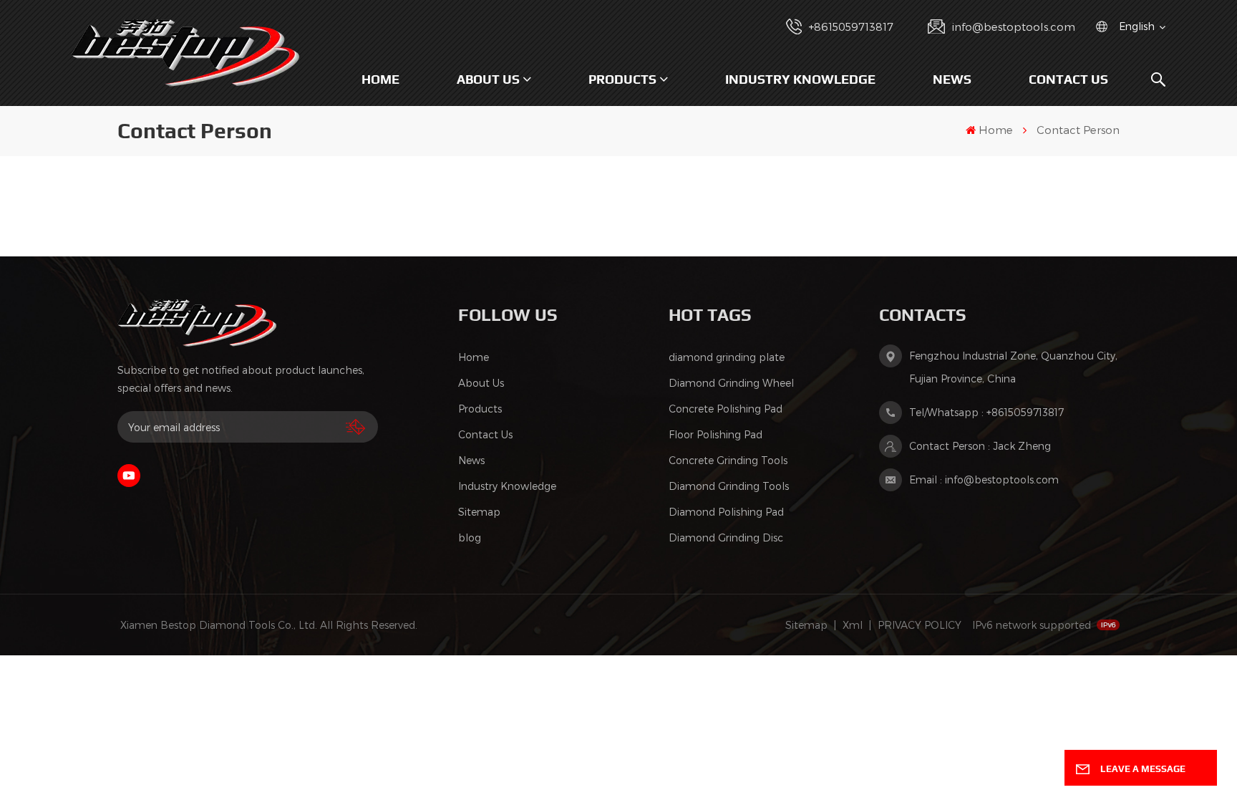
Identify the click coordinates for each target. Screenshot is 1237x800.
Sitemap (479, 512)
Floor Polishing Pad (715, 434)
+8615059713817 (851, 26)
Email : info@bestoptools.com (984, 479)
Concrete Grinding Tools (728, 460)
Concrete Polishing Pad (725, 409)
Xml (853, 625)
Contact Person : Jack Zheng (980, 446)
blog (469, 537)
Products (622, 79)
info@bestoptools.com (1013, 26)
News (952, 79)
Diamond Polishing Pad (726, 512)
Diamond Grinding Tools (729, 486)
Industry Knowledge (800, 79)
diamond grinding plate (727, 357)
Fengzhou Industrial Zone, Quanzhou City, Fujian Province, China (1013, 367)
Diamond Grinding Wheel (731, 383)
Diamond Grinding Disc (726, 537)
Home (380, 79)
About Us (488, 79)
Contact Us (1068, 79)
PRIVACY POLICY (919, 625)
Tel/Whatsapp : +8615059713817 (986, 412)
